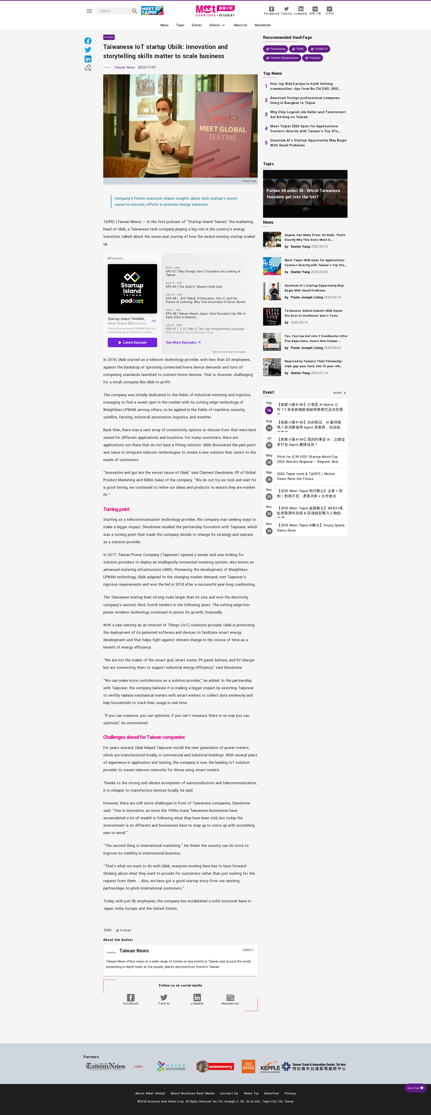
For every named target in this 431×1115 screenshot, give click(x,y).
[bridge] (248, 1066)
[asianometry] (215, 1066)
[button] (217, 25)
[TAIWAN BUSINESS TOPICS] (139, 1066)
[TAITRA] (314, 1066)
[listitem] (305, 86)
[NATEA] (172, 1066)
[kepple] (270, 1066)
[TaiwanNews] (106, 1066)
